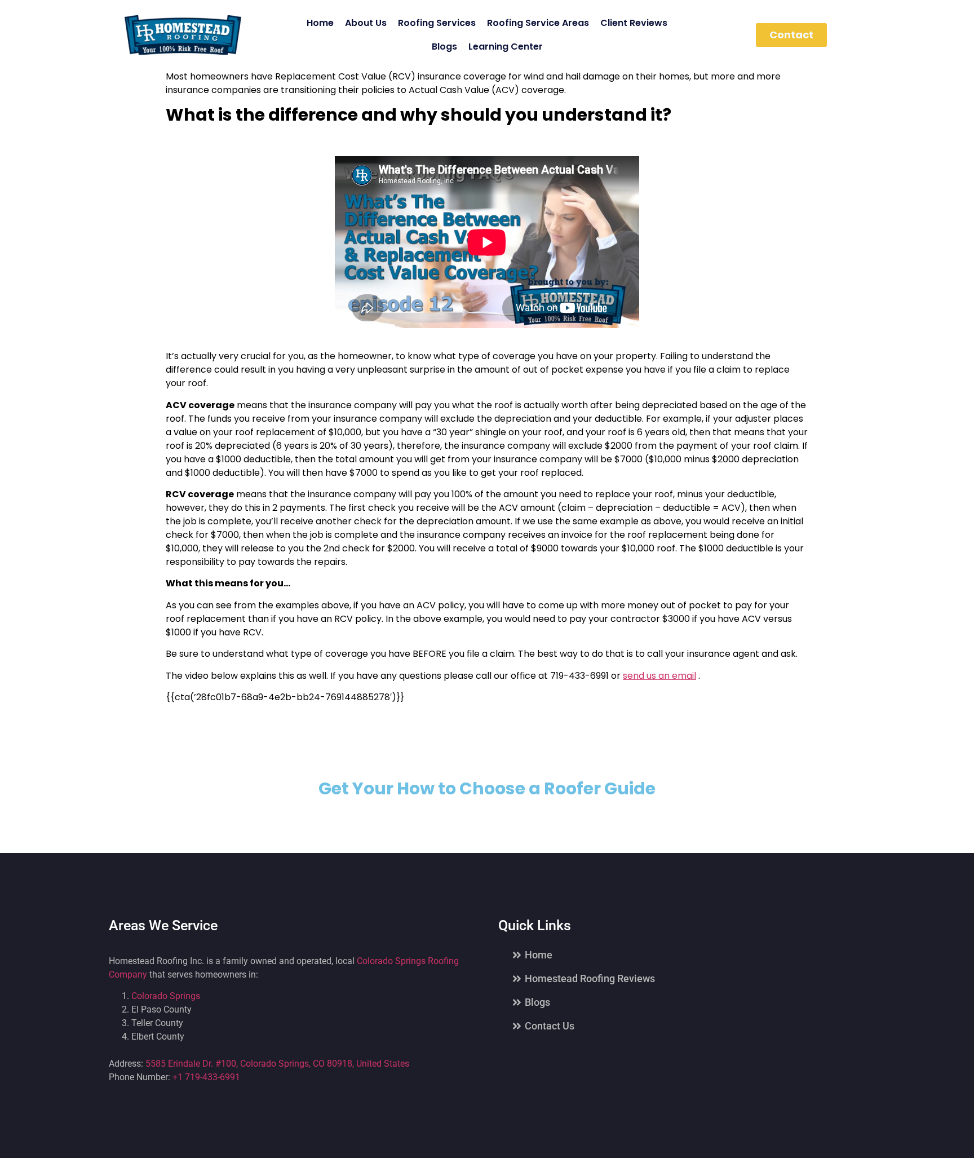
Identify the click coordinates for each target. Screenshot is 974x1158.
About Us (366, 22)
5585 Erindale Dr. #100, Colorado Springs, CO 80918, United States (277, 1063)
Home (320, 22)
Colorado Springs (165, 996)
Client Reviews (633, 22)
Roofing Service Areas (538, 22)
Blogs (444, 46)
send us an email (659, 675)
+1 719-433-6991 (206, 1077)
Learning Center (505, 46)
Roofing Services (437, 22)
